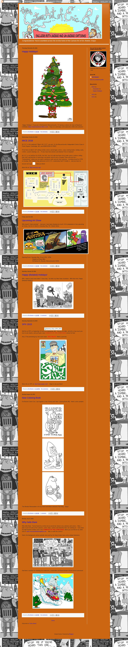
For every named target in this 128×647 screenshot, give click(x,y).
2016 (93, 94)
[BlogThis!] (53, 132)
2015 (93, 97)
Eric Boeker (95, 77)
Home (53, 620)
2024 (93, 87)
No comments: (44, 131)
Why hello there (29, 522)
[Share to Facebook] (57, 132)
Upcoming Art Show (31, 220)
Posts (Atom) (32, 623)
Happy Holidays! (30, 51)
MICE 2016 (27, 140)
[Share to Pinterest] (59, 132)
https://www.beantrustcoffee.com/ (38, 127)
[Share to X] (55, 132)
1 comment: (43, 513)
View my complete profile (97, 79)
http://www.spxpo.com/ (41, 384)
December (96, 89)
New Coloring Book (31, 398)
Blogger (71, 634)
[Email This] (51, 132)
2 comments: (43, 315)
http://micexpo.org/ (35, 167)
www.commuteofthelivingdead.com (36, 531)
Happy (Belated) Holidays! (34, 275)
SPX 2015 (27, 324)
